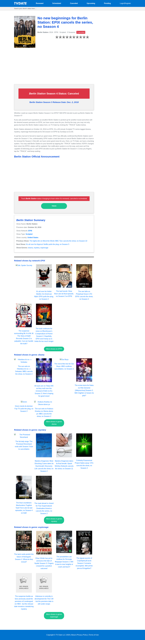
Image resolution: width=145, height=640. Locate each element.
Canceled (74, 3)
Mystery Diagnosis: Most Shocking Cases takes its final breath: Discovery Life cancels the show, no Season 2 (43, 466)
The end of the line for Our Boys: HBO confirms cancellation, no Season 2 (64, 366)
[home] (20, 4)
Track (54, 206)
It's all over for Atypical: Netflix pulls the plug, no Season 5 (47, 244)
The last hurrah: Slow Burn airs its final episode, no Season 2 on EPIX (64, 293)
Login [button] (122, 3)
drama (30, 248)
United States (32, 237)
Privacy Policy (82, 635)
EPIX (30, 231)
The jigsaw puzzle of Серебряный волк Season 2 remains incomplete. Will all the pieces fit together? (84, 563)
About (73, 635)
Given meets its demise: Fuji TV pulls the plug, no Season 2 (24, 408)
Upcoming (91, 3)
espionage (44, 248)
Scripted (29, 234)
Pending (107, 3)
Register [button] (128, 3)
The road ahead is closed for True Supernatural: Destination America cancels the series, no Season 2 (43, 508)
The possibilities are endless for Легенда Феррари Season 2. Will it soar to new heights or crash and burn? (64, 562)
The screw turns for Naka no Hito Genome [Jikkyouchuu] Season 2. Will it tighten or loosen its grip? (84, 390)
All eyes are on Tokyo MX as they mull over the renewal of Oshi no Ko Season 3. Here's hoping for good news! (43, 391)
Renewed (39, 3)
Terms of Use (94, 635)
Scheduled (56, 3)
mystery (36, 248)
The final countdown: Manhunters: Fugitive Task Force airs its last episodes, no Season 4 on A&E (24, 508)
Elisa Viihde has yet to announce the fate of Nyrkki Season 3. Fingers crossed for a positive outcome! (43, 563)
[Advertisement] (54, 67)
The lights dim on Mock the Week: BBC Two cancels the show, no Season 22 (58, 241)
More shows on (54, 349)
